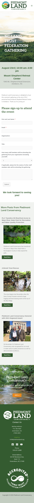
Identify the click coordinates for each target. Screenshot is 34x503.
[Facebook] (12, 444)
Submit (6, 184)
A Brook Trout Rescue (10, 268)
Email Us (17, 437)
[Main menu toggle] (32, 6)
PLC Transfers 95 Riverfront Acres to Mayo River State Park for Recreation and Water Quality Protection (16, 220)
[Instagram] (17, 444)
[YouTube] (21, 444)
